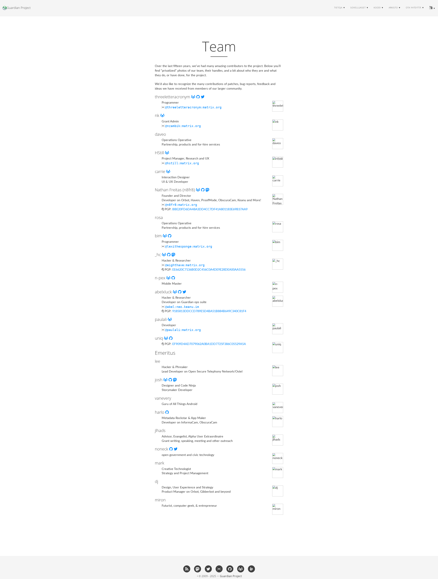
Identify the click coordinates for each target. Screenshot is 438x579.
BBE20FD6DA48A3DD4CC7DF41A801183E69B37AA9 (210, 209)
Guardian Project (19, 8)
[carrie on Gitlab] (168, 171)
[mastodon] (197, 568)
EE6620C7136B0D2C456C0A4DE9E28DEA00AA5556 (209, 269)
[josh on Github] (171, 379)
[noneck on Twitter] (175, 449)
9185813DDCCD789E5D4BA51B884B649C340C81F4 (209, 311)
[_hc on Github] (169, 254)
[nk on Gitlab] (162, 115)
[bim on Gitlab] (165, 235)
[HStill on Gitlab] (167, 152)
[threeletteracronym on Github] (198, 96)
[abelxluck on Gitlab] (175, 292)
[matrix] (219, 568)
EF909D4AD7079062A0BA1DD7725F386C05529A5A (209, 344)
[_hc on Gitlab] (164, 254)
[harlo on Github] (167, 412)
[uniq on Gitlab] (166, 338)
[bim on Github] (169, 235)
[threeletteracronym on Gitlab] (193, 96)
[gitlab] (240, 568)
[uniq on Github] (171, 338)
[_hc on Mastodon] (173, 254)
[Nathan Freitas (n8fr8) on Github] (203, 189)
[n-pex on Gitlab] (168, 278)
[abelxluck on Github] (180, 292)
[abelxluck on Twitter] (184, 292)
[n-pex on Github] (173, 278)
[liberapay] (251, 568)
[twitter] (208, 568)
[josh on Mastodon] (175, 379)
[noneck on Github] (171, 449)
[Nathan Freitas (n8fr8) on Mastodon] (207, 189)
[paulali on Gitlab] (170, 319)
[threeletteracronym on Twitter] (202, 96)
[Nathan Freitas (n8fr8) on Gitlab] (198, 189)
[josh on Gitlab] (166, 379)
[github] (230, 568)
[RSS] (187, 568)
